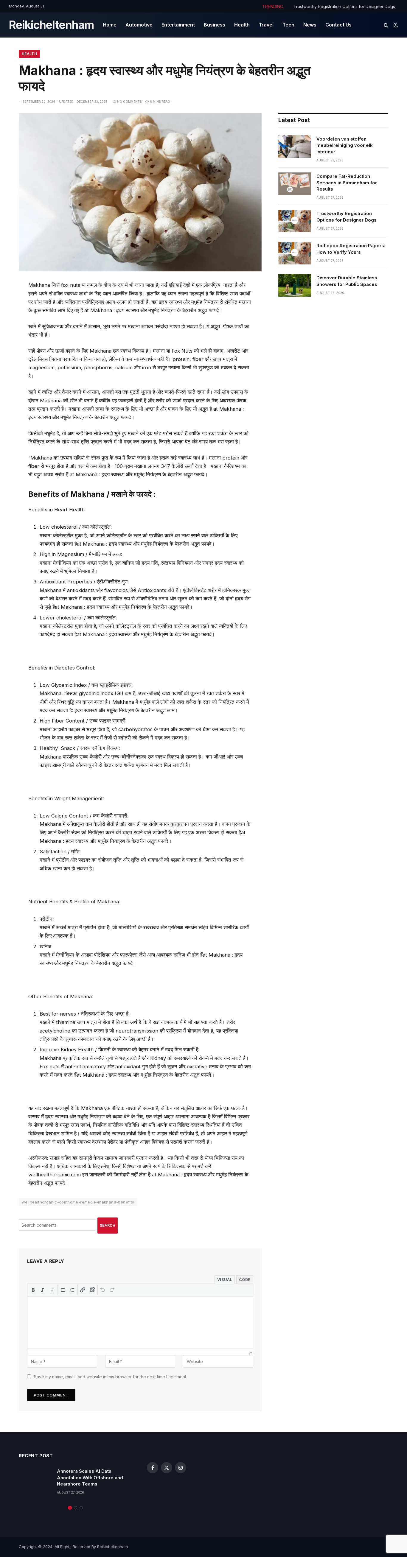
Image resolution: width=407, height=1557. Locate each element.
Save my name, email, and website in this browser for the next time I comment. (110, 1376)
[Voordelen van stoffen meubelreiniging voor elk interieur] (294, 146)
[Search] (386, 25)
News (309, 25)
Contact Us (338, 25)
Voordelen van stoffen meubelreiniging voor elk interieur (344, 145)
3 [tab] (81, 1507)
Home (109, 25)
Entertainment (178, 25)
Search (107, 1225)
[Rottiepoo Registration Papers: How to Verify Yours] (294, 253)
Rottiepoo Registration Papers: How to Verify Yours (350, 249)
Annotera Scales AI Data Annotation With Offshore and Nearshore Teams (90, 1477)
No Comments (129, 101)
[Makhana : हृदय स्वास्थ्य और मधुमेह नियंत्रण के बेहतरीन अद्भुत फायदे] (140, 192)
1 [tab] (70, 1507)
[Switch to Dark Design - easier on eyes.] (395, 25)
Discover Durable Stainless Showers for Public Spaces (346, 281)
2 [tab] (75, 1507)
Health (242, 25)
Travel (266, 25)
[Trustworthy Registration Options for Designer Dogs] (294, 221)
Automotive (139, 25)
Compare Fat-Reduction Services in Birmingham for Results (346, 182)
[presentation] (33, 1289)
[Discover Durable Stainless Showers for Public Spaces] (294, 285)
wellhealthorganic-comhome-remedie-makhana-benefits (78, 1202)
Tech (288, 25)
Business (214, 25)
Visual (224, 1279)
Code (245, 1279)
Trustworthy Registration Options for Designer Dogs (344, 6)
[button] (33, 1290)
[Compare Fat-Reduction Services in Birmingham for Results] (294, 183)
